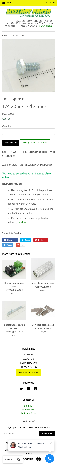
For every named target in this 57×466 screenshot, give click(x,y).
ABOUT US (28, 358)
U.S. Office (28, 405)
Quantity (6, 126)
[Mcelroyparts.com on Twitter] (21, 389)
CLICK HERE (45, 25)
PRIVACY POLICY (28, 366)
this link (22, 222)
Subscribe (47, 433)
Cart (52, 2)
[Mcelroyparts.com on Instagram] (35, 389)
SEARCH (28, 354)
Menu (9, 2)
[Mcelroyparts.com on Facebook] (28, 389)
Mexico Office (28, 409)
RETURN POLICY (28, 362)
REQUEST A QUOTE (35, 142)
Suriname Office (28, 412)
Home (4, 35)
